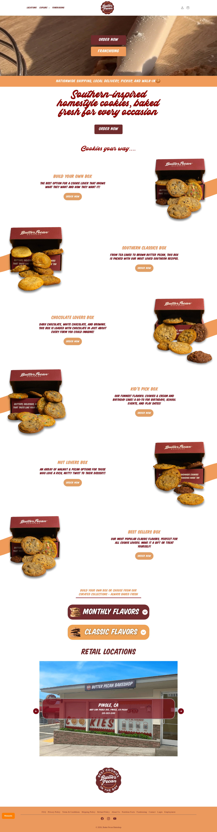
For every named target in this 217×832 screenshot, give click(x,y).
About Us (116, 812)
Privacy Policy (54, 812)
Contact (152, 812)
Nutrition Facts (128, 812)
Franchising (108, 51)
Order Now (108, 40)
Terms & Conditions (71, 812)
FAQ (44, 812)
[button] (44, 8)
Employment (169, 812)
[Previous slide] (36, 711)
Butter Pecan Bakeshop (112, 827)
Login (159, 812)
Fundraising (142, 812)
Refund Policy (103, 812)
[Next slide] (181, 711)
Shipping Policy (88, 812)
